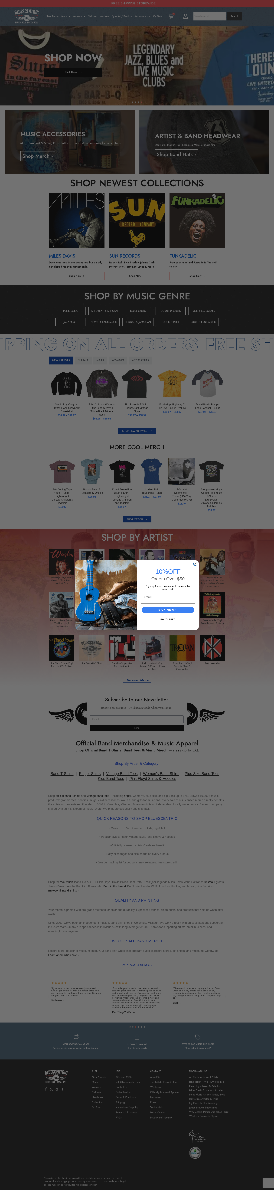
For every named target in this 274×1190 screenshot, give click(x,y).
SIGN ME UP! (168, 609)
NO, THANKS (168, 619)
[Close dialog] (195, 564)
